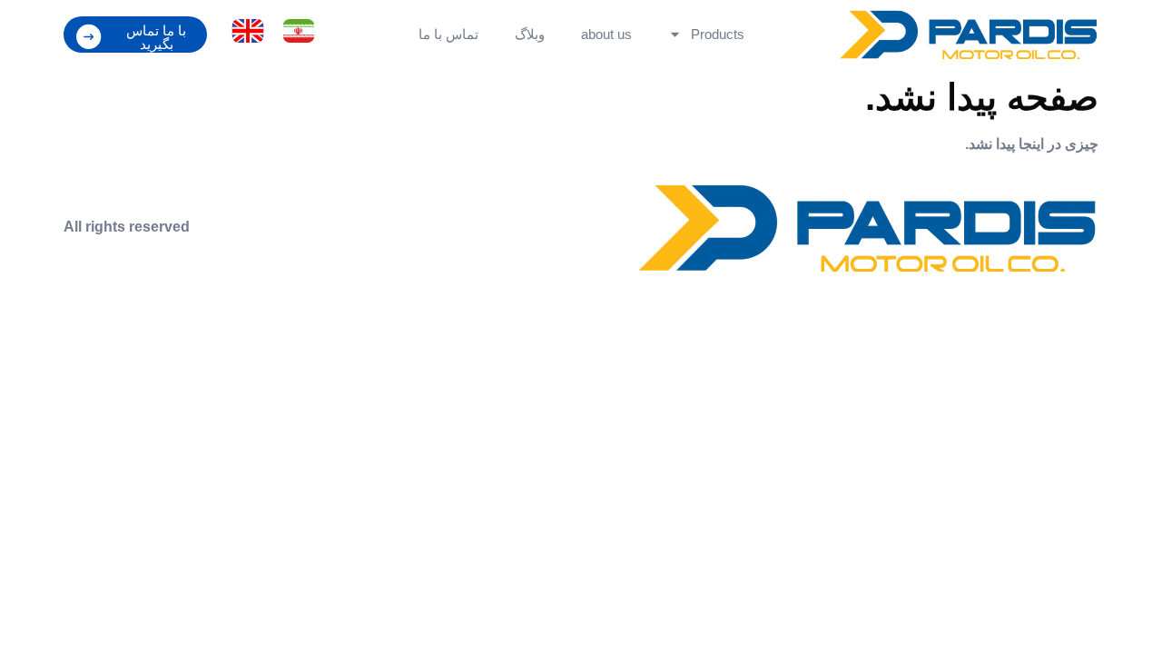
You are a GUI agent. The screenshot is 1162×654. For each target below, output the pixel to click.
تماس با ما (448, 34)
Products (717, 34)
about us (606, 34)
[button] (135, 34)
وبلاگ (530, 34)
